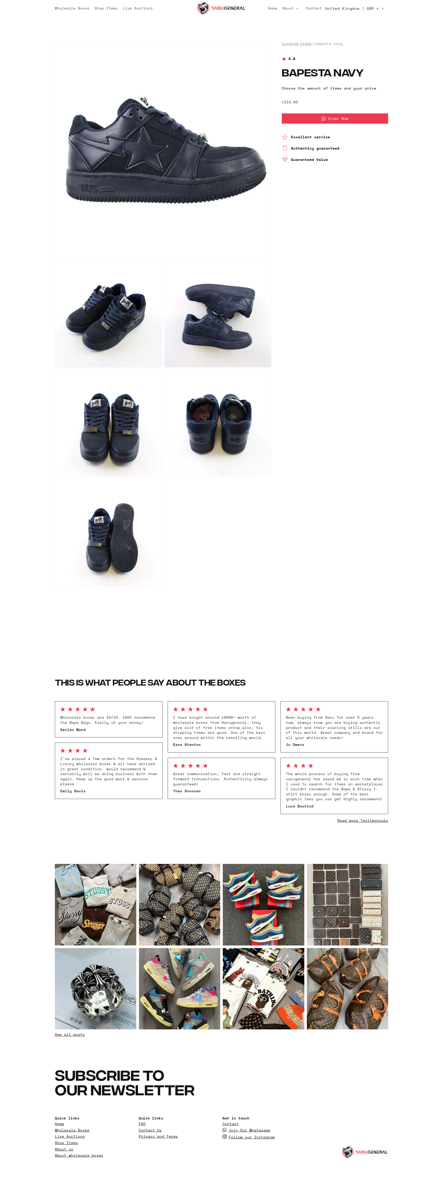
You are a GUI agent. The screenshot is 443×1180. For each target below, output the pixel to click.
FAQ (142, 1123)
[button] (291, 8)
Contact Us (150, 1130)
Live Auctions (70, 1136)
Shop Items (66, 1142)
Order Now (338, 118)
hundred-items (297, 43)
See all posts (70, 1034)
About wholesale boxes (79, 1155)
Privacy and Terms (158, 1136)
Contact (231, 1123)
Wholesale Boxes (72, 1130)
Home (59, 1123)
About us (64, 1149)
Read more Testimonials (362, 820)
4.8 (291, 59)
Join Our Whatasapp (249, 1130)
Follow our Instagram (252, 1137)
